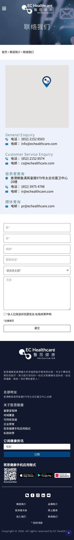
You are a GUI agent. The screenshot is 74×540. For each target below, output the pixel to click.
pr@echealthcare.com (38, 206)
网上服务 (53, 510)
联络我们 (53, 516)
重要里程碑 (10, 410)
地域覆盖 (9, 415)
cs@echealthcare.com (37, 163)
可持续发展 (10, 419)
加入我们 (21, 516)
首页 (4, 52)
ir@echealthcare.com (37, 191)
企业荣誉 (9, 424)
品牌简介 (53, 504)
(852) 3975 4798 (33, 186)
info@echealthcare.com (39, 143)
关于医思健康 (14, 405)
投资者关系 (21, 510)
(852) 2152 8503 (33, 139)
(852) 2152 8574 (33, 158)
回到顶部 (37, 522)
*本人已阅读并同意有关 (28, 314)
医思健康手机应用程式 (17, 428)
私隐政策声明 (43, 314)
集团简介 (15, 52)
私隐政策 (9, 433)
